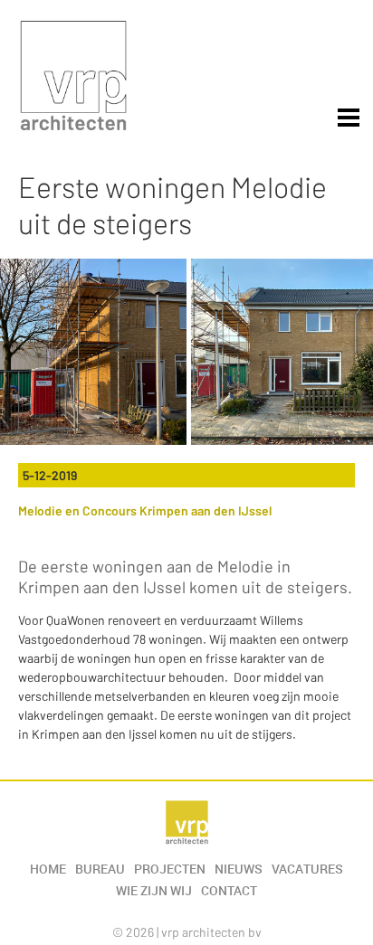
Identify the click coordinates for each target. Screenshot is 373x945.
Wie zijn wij (154, 890)
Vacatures (307, 869)
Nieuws (239, 869)
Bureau (100, 869)
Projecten (170, 869)
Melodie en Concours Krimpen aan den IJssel (145, 510)
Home (48, 869)
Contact (229, 890)
